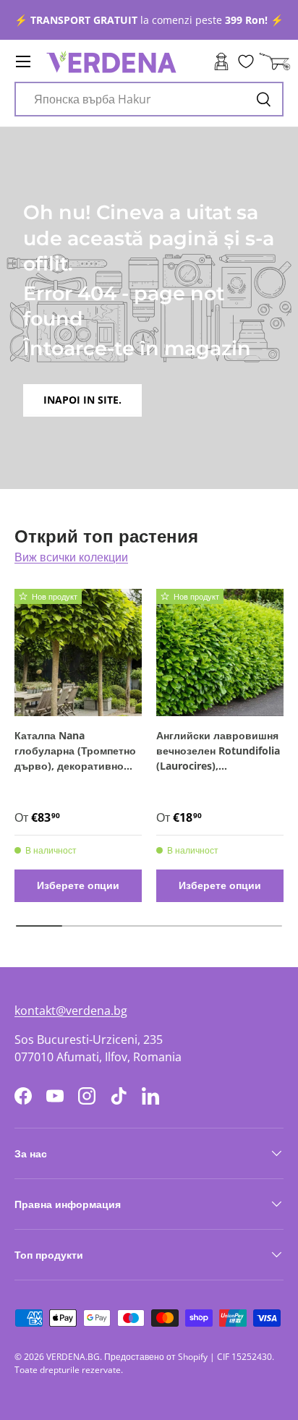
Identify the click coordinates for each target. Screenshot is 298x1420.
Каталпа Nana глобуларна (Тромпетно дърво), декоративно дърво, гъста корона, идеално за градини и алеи (75, 750)
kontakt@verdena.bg (70, 1011)
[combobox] (149, 99)
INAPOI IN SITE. (82, 400)
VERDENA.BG (73, 1357)
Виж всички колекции (71, 557)
